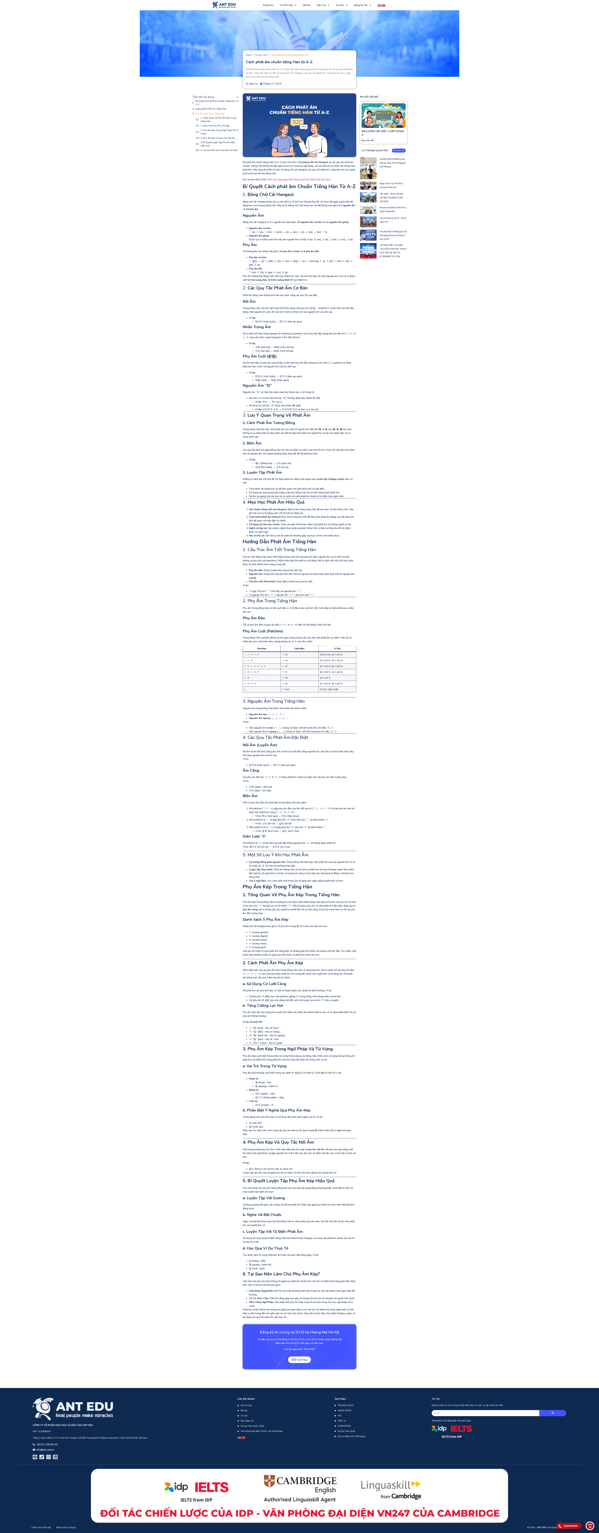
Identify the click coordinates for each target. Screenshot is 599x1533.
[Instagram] (48, 1457)
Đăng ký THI (360, 5)
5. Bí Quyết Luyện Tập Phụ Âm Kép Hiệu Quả (218, 144)
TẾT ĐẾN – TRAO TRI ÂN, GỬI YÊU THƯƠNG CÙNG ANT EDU (391, 198)
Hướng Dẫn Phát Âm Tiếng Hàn (210, 108)
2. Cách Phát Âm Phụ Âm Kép (215, 125)
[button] (237, 97)
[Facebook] (35, 1457)
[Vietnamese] (384, 5)
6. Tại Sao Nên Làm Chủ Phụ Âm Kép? (219, 150)
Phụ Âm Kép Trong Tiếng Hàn (210, 113)
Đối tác (307, 5)
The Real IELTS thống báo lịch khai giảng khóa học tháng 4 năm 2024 (393, 235)
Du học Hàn (261, 55)
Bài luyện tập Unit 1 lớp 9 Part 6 (383, 133)
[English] (379, 5)
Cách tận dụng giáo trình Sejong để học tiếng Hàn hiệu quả (298, 179)
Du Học (340, 5)
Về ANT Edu (286, 5)
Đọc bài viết (368, 140)
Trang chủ (268, 5)
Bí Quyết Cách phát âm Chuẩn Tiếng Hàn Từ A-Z (217, 103)
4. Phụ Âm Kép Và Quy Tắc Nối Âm (218, 138)
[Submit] (552, 1413)
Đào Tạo (321, 5)
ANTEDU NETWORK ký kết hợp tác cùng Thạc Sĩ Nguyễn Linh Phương (393, 163)
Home (249, 55)
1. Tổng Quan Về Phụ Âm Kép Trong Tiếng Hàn (218, 119)
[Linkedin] (55, 1457)
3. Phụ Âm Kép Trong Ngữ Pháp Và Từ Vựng (219, 132)
